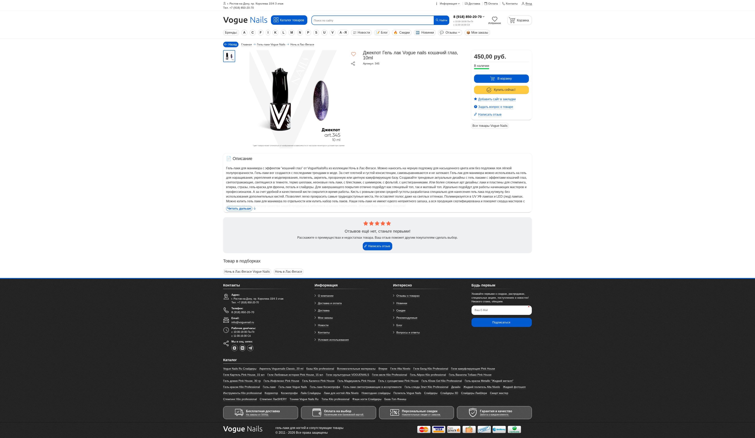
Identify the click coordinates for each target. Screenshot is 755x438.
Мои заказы (477, 32)
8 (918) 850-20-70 (467, 17)
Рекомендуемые (406, 317)
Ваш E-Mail (481, 310)
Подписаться (501, 322)
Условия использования (333, 339)
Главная (246, 44)
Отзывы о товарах (408, 295)
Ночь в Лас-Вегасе (288, 271)
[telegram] (250, 348)
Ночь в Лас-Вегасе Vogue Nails (247, 271)
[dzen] (234, 348)
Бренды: (231, 32)
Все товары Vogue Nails (489, 125)
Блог (382, 32)
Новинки (425, 32)
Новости (361, 32)
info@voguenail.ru (242, 322)
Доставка (324, 310)
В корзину (504, 78)
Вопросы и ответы (408, 332)
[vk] (242, 348)
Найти (443, 20)
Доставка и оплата (330, 303)
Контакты (324, 332)
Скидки (402, 32)
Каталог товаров (292, 20)
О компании (325, 295)
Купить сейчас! (504, 89)
